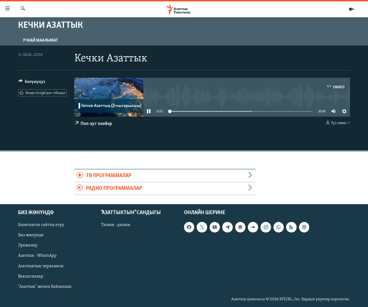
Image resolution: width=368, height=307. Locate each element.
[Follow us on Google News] (240, 227)
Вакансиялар (30, 276)
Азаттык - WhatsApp (37, 256)
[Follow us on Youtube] (215, 227)
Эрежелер (27, 246)
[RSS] (291, 227)
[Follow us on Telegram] (227, 227)
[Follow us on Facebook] (189, 227)
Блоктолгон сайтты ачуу (41, 225)
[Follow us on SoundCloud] (253, 227)
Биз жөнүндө (30, 235)
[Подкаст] (304, 227)
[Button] (31, 83)
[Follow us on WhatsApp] (278, 227)
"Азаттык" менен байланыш (44, 287)
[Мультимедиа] (351, 9)
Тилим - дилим (115, 225)
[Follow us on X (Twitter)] (202, 227)
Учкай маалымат (40, 40)
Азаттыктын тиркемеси (41, 266)
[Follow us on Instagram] (266, 227)
